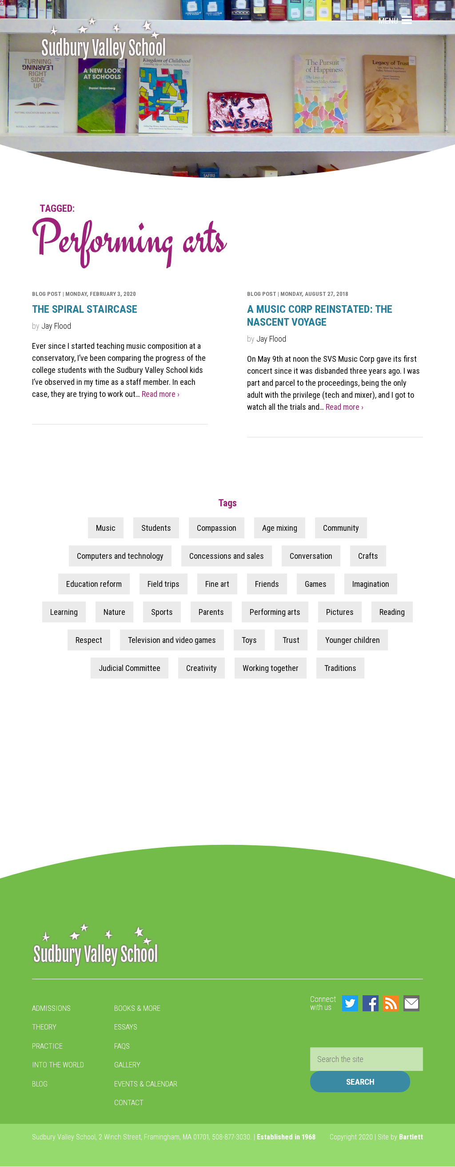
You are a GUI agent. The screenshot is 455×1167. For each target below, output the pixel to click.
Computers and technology (120, 556)
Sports (162, 612)
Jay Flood (56, 326)
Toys (249, 640)
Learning (64, 612)
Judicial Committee (129, 668)
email (411, 1003)
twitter (350, 1003)
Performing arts (275, 612)
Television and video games (172, 640)
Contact (129, 1102)
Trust (291, 640)
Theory (44, 1026)
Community (341, 528)
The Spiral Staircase (84, 309)
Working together (271, 668)
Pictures (340, 612)
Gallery (127, 1064)
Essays (125, 1026)
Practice (47, 1046)
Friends (267, 584)
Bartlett (411, 1137)
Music (106, 528)
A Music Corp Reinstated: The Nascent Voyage (319, 315)
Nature (114, 612)
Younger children (352, 640)
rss (391, 1003)
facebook (371, 1003)
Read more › (161, 394)
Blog (40, 1083)
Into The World (58, 1064)
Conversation (311, 556)
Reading (392, 612)
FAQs (122, 1046)
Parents (211, 612)
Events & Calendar (145, 1083)
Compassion (216, 528)
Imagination (370, 584)
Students (156, 528)
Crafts (368, 556)
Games (316, 584)
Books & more (137, 1008)
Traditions (340, 668)
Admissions (51, 1008)
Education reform (94, 584)
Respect (89, 640)
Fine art (217, 584)
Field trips (164, 584)
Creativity (201, 668)
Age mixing (279, 528)
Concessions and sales (226, 556)
